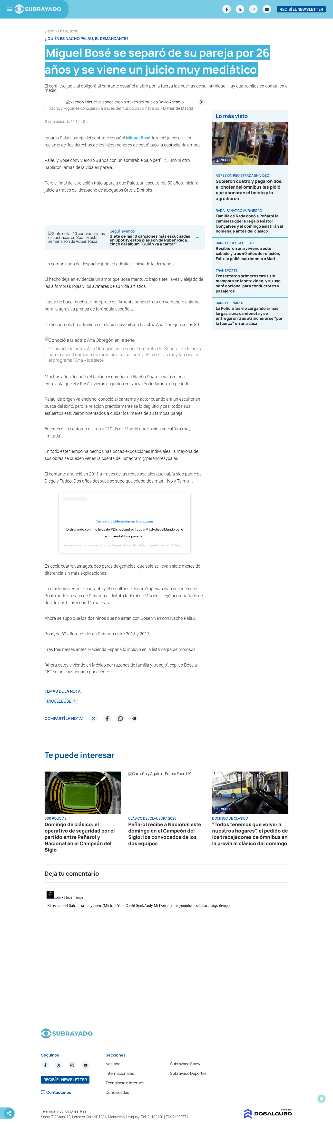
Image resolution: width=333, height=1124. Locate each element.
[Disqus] (166, 950)
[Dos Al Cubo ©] (268, 1117)
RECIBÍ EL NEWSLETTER (301, 9)
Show (49, 31)
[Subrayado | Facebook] (227, 9)
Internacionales (120, 1073)
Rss (84, 1111)
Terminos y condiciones (60, 1111)
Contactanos (58, 1092)
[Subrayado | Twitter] (240, 9)
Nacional (113, 1063)
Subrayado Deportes (188, 1073)
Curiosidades (117, 1092)
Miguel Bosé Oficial (126, 545)
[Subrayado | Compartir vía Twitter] (94, 718)
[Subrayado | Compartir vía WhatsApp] (120, 718)
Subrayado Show (185, 1063)
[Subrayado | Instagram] (253, 9)
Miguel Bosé (68, 31)
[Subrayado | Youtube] (267, 9)
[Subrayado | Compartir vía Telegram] (134, 718)
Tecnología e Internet (125, 1082)
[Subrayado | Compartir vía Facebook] (107, 718)
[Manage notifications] (321, 1099)
